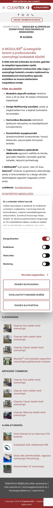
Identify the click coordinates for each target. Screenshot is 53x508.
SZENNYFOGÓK (11, 26)
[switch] (46, 247)
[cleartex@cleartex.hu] (23, 15)
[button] (3, 7)
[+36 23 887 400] (32, 15)
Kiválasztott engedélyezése (26, 295)
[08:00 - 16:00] (28, 15)
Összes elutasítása (26, 305)
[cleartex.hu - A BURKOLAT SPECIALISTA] (18, 7)
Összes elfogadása (26, 284)
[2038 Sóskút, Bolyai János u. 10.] (19, 15)
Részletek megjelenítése (33, 275)
